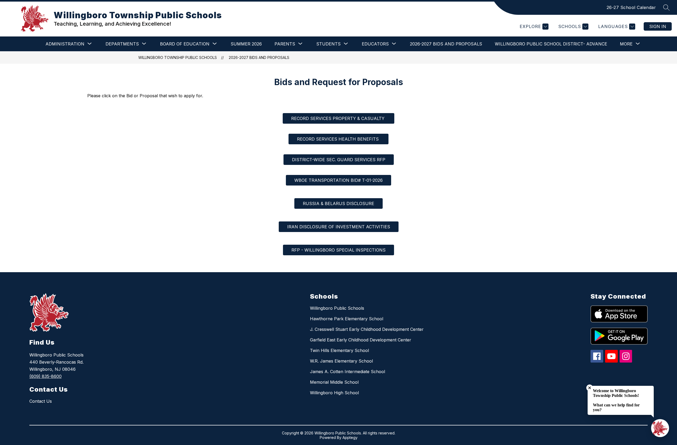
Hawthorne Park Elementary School (346, 318)
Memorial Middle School (334, 382)
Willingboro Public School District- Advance (551, 44)
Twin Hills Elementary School (339, 350)
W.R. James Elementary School (341, 361)
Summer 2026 (246, 44)
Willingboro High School (334, 392)
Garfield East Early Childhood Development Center (360, 339)
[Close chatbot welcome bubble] (589, 387)
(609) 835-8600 (45, 376)
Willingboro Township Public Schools (177, 57)
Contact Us (40, 401)
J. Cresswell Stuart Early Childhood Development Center (367, 329)
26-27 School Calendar (631, 7)
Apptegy (350, 437)
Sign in (657, 26)
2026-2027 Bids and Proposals (446, 44)
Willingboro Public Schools (337, 308)
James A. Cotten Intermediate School (347, 371)
